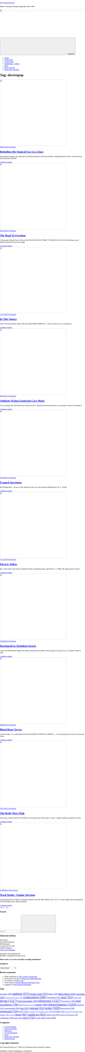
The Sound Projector (7, 3)
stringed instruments (69, 1015)
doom (77, 998)
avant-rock (39, 993)
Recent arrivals (9, 68)
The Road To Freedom (13, 235)
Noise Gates (19, 981)
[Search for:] (10, 931)
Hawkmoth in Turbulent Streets (18, 646)
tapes (18, 1018)
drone (8, 1000)
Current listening (10, 1027)
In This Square (8, 319)
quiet (68, 1012)
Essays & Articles (10, 1029)
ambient (21, 993)
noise (53, 1008)
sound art (37, 1014)
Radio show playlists (11, 70)
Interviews (8, 1031)
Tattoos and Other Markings (31, 979)
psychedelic (58, 1012)
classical (10, 998)
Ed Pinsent (12, 147)
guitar (41, 1004)
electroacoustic (28, 1001)
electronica (68, 1001)
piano (23, 1012)
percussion (67, 1008)
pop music (33, 1012)
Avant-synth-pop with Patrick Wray (27, 983)
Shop (6, 66)
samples (4, 1015)
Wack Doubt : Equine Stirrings (17, 895)
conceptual (53, 997)
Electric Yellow (8, 564)
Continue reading (6, 162)
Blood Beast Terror (11, 729)
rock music (77, 1012)
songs (21, 1014)
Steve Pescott (13, 890)
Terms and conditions (7, 950)
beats (53, 994)
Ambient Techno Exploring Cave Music (22, 400)
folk (22, 1005)
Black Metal (66, 994)
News (6, 1035)
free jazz (30, 1005)
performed (9, 1011)
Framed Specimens (11, 482)
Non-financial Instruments (22, 984)
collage (19, 998)
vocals (40, 1018)
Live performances (10, 1033)
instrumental (12, 1008)
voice (51, 1018)
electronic (50, 1000)
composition (34, 997)
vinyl (28, 1017)
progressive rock (45, 1012)
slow (12, 1015)
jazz (24, 1008)
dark (67, 997)
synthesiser (7, 1018)
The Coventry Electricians (28, 977)
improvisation (62, 1004)
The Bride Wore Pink (12, 813)
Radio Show (8, 60)
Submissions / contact (11, 64)
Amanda (7, 984)
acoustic (6, 994)
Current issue (9, 62)
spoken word (53, 1015)
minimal (37, 1008)
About (6, 58)
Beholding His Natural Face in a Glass (21, 151)
